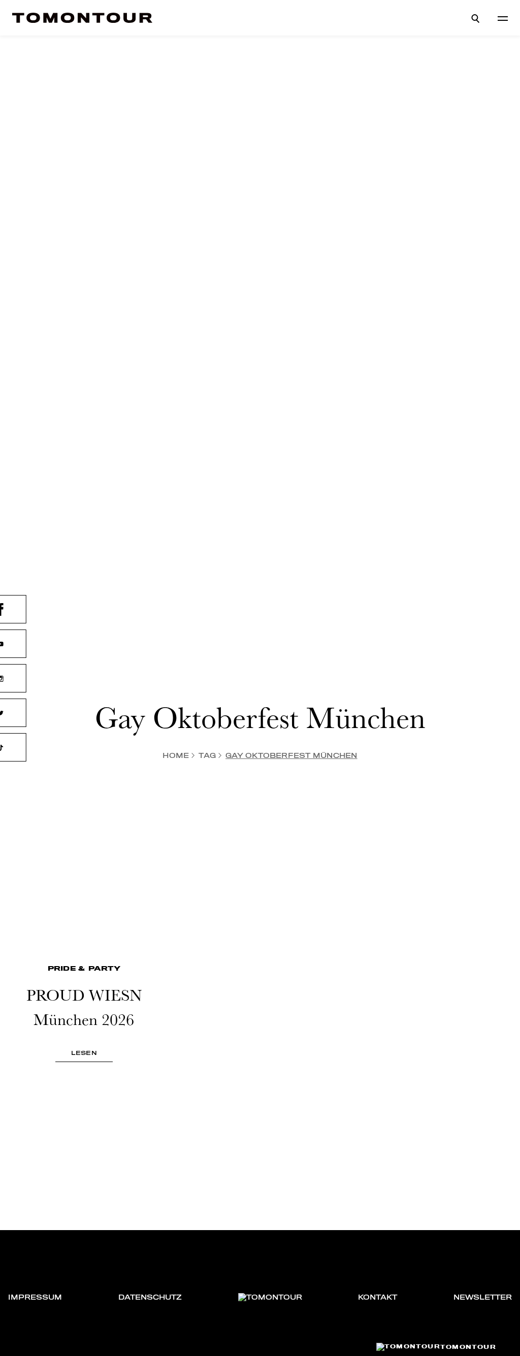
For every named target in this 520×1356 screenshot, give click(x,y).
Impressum (35, 1297)
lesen (84, 1053)
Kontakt (377, 1297)
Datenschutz (150, 1297)
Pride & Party (84, 968)
